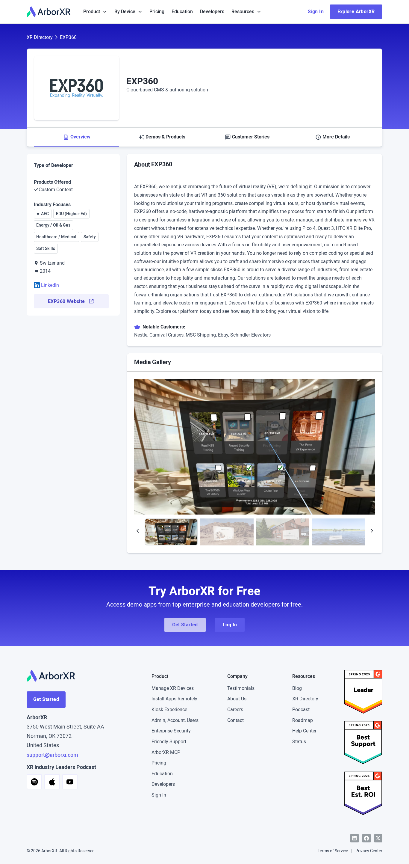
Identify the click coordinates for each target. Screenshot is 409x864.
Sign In (159, 795)
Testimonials (241, 688)
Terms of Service (333, 850)
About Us (236, 699)
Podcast (301, 709)
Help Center (304, 731)
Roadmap (302, 720)
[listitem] (254, 447)
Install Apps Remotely (174, 699)
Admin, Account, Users (175, 720)
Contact (235, 720)
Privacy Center (368, 850)
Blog (297, 688)
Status (299, 741)
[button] (95, 11)
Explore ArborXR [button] (356, 11)
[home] (48, 11)
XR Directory (40, 37)
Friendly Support (169, 741)
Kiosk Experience (169, 709)
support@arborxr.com (52, 755)
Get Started (46, 699)
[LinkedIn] (354, 838)
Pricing (156, 11)
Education (182, 11)
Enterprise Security (171, 731)
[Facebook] (366, 838)
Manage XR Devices (173, 688)
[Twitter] (378, 838)
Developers (212, 11)
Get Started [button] (185, 625)
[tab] (76, 137)
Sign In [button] (316, 11)
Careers (235, 709)
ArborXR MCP (166, 752)
